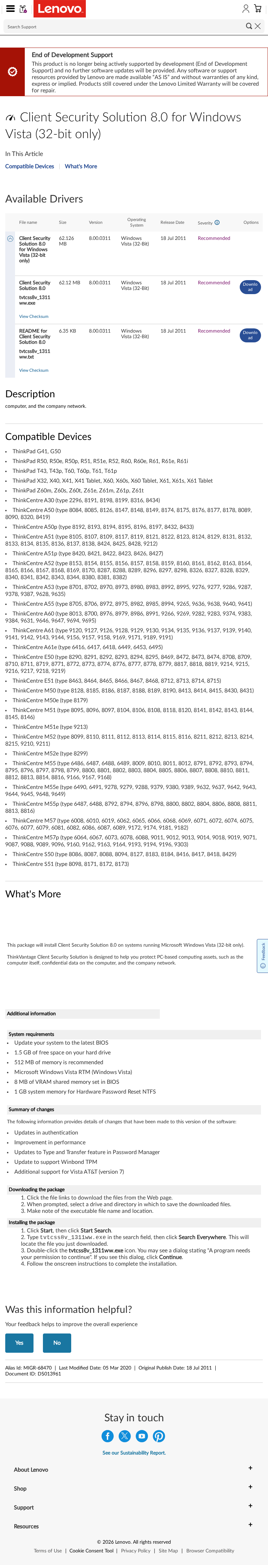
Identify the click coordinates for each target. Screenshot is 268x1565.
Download (250, 287)
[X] (125, 1438)
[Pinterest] (159, 1438)
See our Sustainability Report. (134, 1453)
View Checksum (34, 316)
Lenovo (123, 1542)
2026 (108, 1542)
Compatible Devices (29, 166)
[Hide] (10, 239)
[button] (9, 10)
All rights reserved (152, 1542)
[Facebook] (108, 1438)
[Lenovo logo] (60, 8)
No (57, 1343)
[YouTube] (142, 1438)
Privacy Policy (135, 1551)
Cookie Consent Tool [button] (91, 1551)
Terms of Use (48, 1551)
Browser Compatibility (210, 1551)
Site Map (168, 1551)
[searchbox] (134, 26)
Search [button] (249, 26)
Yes (19, 1343)
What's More (81, 166)
